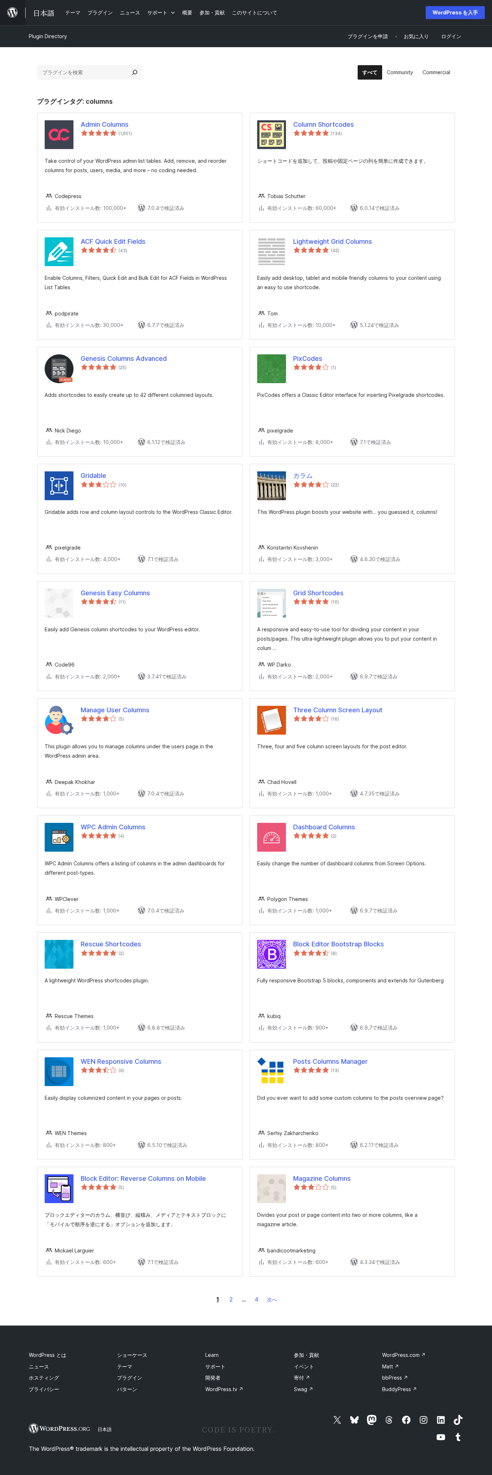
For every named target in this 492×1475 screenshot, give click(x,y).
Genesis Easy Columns (115, 593)
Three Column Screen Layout (338, 710)
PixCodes (307, 358)
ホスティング (44, 1378)
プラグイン (129, 1378)
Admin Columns (105, 124)
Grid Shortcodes (318, 593)
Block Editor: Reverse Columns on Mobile (143, 1178)
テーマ (124, 1366)
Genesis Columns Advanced (124, 358)
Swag (303, 1389)
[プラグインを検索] (135, 72)
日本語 (105, 1429)
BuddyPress (399, 1389)
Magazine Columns (322, 1178)
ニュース (39, 1366)
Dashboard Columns (324, 827)
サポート (215, 1366)
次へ (272, 1299)
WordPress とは (47, 1355)
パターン (127, 1389)
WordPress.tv (224, 1389)
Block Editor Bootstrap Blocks (338, 944)
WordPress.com (404, 1355)
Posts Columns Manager (330, 1061)
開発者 (212, 1378)
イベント (304, 1366)
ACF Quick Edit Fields (113, 241)
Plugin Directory (48, 36)
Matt (390, 1366)
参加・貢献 (306, 1355)
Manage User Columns (115, 710)
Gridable (93, 475)
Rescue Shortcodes (111, 944)
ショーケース (132, 1355)
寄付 (302, 1378)
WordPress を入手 (455, 12)
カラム (303, 475)
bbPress (395, 1378)
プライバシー (44, 1389)
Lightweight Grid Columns (332, 241)
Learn (212, 1355)
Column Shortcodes (323, 124)
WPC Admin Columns (113, 827)
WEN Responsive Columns (121, 1061)
